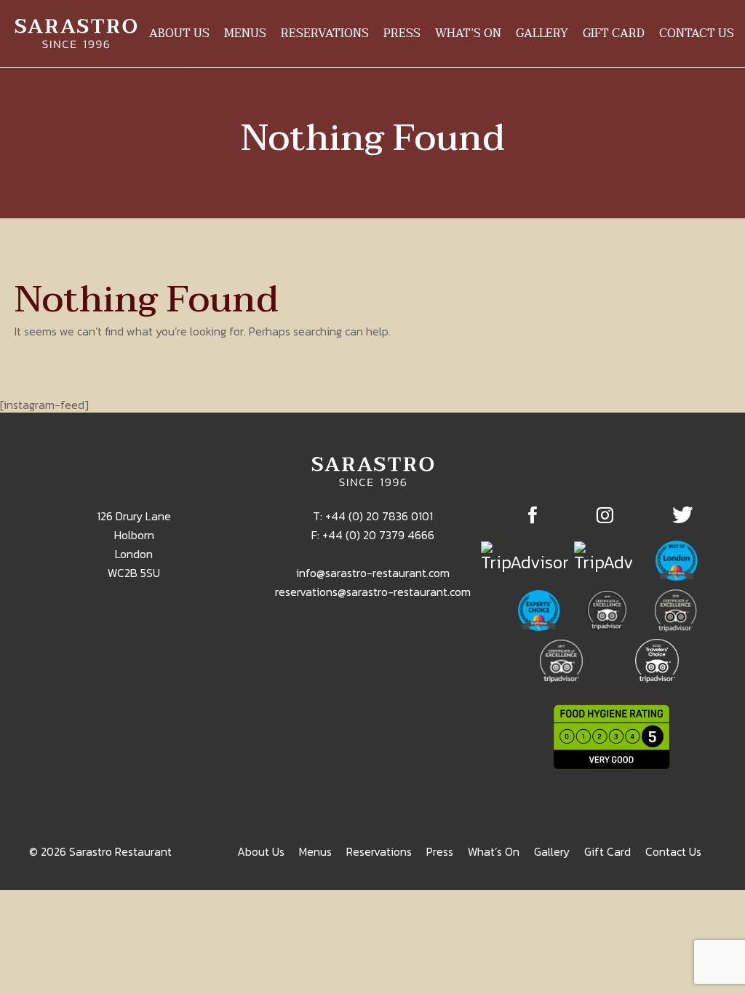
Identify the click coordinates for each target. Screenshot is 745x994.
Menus (245, 33)
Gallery (542, 33)
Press (402, 33)
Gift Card (614, 33)
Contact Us (696, 33)
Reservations (325, 33)
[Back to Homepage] (76, 33)
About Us (179, 33)
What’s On (468, 33)
